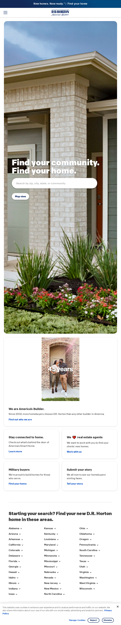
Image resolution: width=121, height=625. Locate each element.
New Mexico (51, 588)
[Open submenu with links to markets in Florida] (19, 561)
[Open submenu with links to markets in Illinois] (18, 583)
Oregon (84, 539)
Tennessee (85, 555)
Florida (13, 561)
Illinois (13, 583)
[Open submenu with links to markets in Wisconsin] (94, 588)
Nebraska (50, 572)
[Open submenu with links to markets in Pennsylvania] (97, 545)
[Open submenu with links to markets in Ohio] (87, 528)
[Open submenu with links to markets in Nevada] (55, 577)
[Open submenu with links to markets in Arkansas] (22, 539)
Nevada (48, 577)
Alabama (14, 528)
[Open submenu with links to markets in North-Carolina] (64, 594)
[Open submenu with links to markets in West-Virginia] (97, 583)
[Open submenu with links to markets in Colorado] (22, 550)
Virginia (84, 572)
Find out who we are (20, 419)
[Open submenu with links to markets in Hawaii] (18, 572)
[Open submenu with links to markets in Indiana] (19, 588)
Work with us (74, 451)
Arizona (13, 533)
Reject (93, 620)
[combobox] (54, 183)
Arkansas (14, 539)
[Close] (118, 607)
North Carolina (53, 594)
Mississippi (51, 561)
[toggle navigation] (5, 12)
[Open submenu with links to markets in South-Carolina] (99, 550)
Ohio (82, 528)
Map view (20, 196)
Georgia (13, 566)
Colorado (14, 550)
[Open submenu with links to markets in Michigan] (57, 550)
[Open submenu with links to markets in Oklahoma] (94, 534)
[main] (60, 259)
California (14, 544)
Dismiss (108, 620)
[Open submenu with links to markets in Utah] (87, 566)
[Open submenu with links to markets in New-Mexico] (60, 588)
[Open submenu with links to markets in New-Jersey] (60, 583)
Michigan (49, 550)
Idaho (12, 577)
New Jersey (51, 583)
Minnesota (50, 555)
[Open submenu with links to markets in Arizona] (20, 534)
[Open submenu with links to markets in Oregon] (90, 539)
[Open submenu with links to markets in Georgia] (20, 566)
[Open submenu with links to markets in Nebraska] (58, 572)
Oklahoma (85, 533)
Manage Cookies (77, 620)
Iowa (11, 594)
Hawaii (13, 572)
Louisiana (50, 539)
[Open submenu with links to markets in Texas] (88, 561)
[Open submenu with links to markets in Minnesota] (59, 556)
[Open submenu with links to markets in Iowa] (16, 594)
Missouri (49, 566)
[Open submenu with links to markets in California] (22, 545)
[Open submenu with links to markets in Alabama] (21, 528)
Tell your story (75, 483)
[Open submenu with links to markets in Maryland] (57, 545)
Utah (82, 566)
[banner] (60, 4)
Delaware (14, 555)
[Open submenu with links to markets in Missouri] (56, 566)
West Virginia (87, 583)
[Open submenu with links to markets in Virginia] (90, 572)
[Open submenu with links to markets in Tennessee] (94, 556)
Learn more (15, 451)
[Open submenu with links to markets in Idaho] (17, 577)
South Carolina (88, 550)
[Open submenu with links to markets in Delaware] (22, 556)
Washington (86, 577)
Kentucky (49, 533)
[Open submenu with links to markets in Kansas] (55, 528)
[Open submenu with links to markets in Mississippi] (59, 561)
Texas (82, 561)
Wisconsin (85, 588)
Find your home (18, 483)
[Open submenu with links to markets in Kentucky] (57, 534)
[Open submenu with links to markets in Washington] (96, 577)
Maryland (49, 544)
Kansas (48, 528)
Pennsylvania (87, 544)
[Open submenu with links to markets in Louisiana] (58, 539)
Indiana (13, 588)
